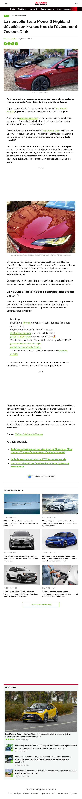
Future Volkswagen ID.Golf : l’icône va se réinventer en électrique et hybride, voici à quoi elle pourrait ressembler (59, 558)
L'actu (12, 9)
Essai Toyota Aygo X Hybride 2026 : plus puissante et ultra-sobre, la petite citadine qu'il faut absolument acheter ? (37, 735)
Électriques (17, 793)
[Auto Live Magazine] (41, 3)
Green (6, 15)
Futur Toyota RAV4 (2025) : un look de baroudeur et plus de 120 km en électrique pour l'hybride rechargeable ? (21, 594)
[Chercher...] (76, 3)
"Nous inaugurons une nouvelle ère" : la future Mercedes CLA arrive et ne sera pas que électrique (59, 523)
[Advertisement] (41, 182)
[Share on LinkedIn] (12, 43)
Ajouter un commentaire (41, 604)
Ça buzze (74, 793)
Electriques (22, 9)
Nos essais (33, 9)
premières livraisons (28, 118)
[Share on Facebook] (5, 43)
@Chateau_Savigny (20, 333)
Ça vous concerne (47, 9)
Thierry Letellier (10, 39)
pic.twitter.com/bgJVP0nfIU (25, 347)
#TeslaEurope (33, 343)
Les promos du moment (66, 9)
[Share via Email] (16, 43)
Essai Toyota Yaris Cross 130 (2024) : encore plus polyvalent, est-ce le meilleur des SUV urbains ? (46, 772)
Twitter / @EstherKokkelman (29, 434)
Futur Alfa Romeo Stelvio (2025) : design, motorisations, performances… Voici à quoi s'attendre (21, 558)
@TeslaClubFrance (20, 336)
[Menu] (6, 3)
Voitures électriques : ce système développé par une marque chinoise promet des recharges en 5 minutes (60, 594)
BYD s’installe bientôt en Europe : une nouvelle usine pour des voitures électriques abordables (21, 523)
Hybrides (26, 793)
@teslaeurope (18, 343)
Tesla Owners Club (50, 130)
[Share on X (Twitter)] (9, 43)
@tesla (26, 322)
